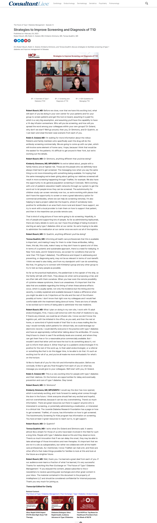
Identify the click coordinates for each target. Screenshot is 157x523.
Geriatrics (93, 3)
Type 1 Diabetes (79, 494)
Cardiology (57, 3)
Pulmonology (114, 3)
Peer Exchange (66, 494)
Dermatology (82, 3)
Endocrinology (69, 3)
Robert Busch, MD (20, 36)
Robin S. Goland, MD (36, 36)
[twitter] (19, 40)
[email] (29, 40)
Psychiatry (103, 3)
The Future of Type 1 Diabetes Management (42, 494)
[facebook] (15, 40)
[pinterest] (25, 40)
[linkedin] (22, 40)
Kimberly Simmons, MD (53, 36)
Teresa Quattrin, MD (70, 36)
